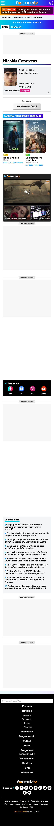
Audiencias (27, 731)
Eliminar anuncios (27, 34)
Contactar (24, 807)
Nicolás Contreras (33, 17)
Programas (27, 750)
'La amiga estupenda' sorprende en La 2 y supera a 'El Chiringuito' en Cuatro (26, 11)
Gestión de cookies (30, 804)
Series (27, 715)
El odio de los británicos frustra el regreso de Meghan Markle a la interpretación (27, 534)
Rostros (27, 763)
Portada (27, 706)
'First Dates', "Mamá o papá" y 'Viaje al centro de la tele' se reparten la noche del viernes (26, 566)
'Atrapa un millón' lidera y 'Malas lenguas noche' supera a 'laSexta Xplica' (24, 547)
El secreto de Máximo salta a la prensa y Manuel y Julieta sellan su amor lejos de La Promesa (24, 579)
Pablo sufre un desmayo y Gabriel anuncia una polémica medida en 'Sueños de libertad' (25, 587)
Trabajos (16, 27)
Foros (27, 767)
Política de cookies (12, 804)
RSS (31, 807)
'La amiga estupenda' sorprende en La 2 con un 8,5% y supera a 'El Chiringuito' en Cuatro (26, 540)
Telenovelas (27, 758)
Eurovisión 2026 (27, 753)
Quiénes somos (11, 801)
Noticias (27, 710)
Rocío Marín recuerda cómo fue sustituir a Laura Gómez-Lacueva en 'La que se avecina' (25, 559)
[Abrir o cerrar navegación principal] (3, 3)
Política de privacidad (39, 801)
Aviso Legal (24, 801)
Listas (27, 723)
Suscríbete (27, 772)
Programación (27, 736)
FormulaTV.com (20, 811)
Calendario (27, 719)
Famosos (18, 17)
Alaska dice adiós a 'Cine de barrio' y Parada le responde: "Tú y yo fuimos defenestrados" (26, 553)
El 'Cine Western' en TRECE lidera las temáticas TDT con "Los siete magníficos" (24, 572)
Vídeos (27, 740)
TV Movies (27, 726)
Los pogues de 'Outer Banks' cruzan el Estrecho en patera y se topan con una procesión (23, 527)
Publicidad (44, 804)
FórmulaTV (7, 17)
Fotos (27, 745)
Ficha (5, 27)
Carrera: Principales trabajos (23, 116)
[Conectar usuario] (51, 3)
